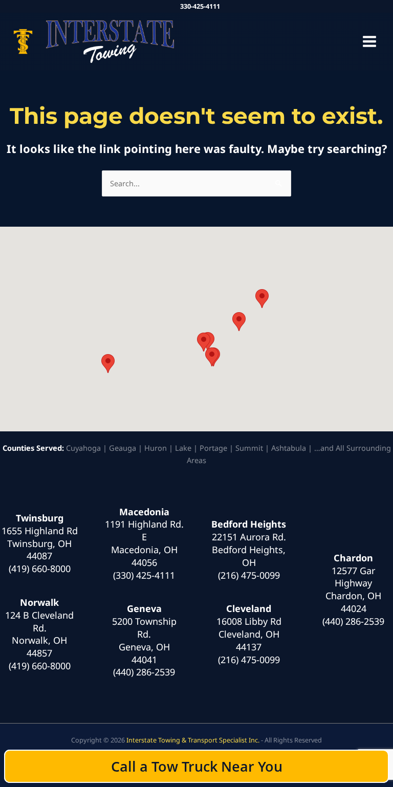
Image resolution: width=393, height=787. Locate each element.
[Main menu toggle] (369, 41)
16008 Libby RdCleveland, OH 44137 (248, 634)
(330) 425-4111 (144, 575)
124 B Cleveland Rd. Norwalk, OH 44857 (39, 634)
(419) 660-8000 (40, 568)
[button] (108, 363)
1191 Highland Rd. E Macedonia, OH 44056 (144, 543)
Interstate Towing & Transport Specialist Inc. (192, 740)
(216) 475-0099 (249, 575)
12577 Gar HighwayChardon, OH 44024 (353, 589)
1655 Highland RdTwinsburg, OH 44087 (40, 543)
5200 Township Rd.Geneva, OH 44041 (144, 640)
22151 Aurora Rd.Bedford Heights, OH (249, 550)
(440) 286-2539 (144, 672)
